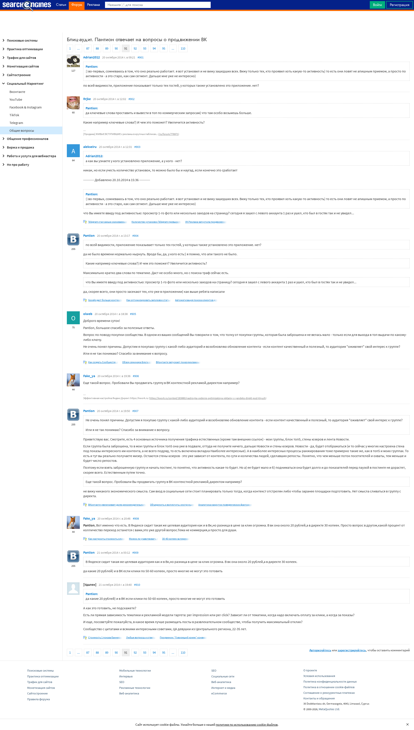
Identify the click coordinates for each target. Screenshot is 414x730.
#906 (136, 376)
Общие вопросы (21, 130)
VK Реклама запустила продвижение (206, 221)
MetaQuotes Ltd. (329, 709)
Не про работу (18, 164)
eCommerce (219, 693)
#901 (141, 57)
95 (163, 48)
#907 (135, 411)
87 (87, 48)
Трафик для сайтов (21, 57)
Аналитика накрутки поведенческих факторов (225, 504)
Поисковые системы (22, 40)
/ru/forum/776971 (168, 134)
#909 (135, 553)
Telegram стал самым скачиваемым (107, 221)
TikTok (14, 115)
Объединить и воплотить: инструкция (172, 504)
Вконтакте (17, 91)
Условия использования (319, 676)
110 (183, 48)
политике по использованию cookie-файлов (247, 724)
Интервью (126, 676)
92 (135, 48)
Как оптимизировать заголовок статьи (148, 300)
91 (125, 48)
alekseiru (90, 146)
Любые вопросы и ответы (141, 637)
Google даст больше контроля (105, 300)
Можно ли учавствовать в (143, 538)
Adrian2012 (91, 57)
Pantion (89, 235)
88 (97, 48)
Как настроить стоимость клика (106, 538)
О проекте (310, 670)
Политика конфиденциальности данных (330, 681)
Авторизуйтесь (320, 650)
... (78, 48)
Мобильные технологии (135, 670)
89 (106, 48)
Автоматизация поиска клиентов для (196, 300)
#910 (137, 585)
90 (116, 48)
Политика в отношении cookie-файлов (328, 687)
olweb (87, 314)
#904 (135, 236)
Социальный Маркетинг (25, 83)
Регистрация (399, 4)
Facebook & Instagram (25, 107)
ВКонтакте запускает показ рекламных (178, 362)
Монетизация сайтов (23, 66)
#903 (137, 147)
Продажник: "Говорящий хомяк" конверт (183, 637)
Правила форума (38, 699)
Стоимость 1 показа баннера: (105, 637)
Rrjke (87, 99)
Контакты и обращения (319, 698)
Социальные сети (222, 676)
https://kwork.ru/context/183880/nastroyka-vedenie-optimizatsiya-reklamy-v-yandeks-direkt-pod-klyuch (208, 398)
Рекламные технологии (134, 688)
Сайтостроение (19, 75)
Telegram (16, 123)
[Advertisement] (207, 22)
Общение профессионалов (27, 138)
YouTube (15, 99)
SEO (121, 682)
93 (144, 48)
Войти (377, 4)
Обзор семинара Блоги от (137, 362)
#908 (136, 518)
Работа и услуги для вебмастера (31, 156)
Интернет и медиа (223, 688)
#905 (133, 314)
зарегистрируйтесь (352, 650)
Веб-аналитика (129, 693)
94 (154, 48)
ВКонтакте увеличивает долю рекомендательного (117, 504)
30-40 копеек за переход (176, 538)
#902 (132, 99)
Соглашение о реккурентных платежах (329, 693)
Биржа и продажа (20, 147)
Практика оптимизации (25, 49)
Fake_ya (89, 376)
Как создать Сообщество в (103, 362)
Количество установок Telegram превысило (156, 221)
